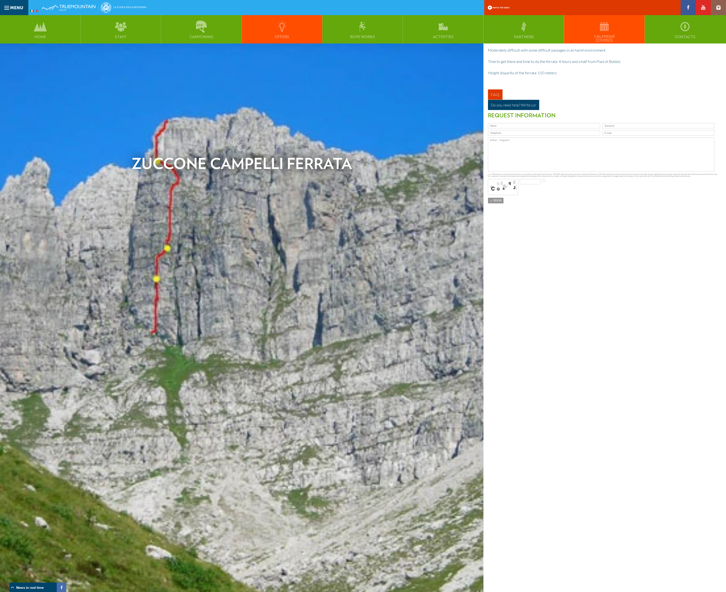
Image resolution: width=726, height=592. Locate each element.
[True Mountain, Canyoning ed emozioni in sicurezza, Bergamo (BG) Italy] (70, 11)
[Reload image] (543, 180)
